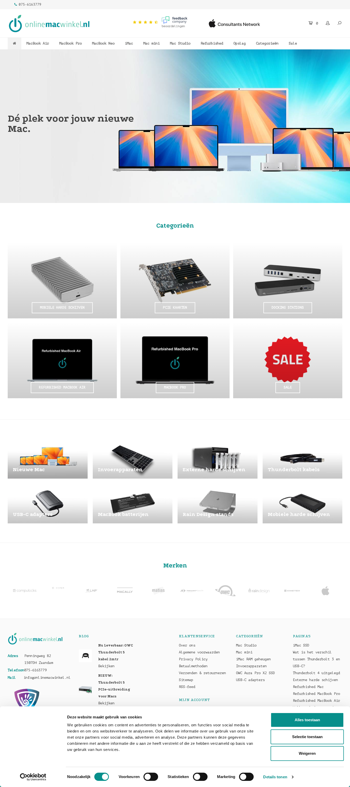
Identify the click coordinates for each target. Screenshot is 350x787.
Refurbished (212, 43)
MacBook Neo (103, 43)
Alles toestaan (307, 720)
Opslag (239, 43)
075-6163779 (30, 4)
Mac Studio (180, 43)
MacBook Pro (70, 43)
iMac (129, 43)
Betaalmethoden (193, 666)
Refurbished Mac (308, 687)
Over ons (187, 645)
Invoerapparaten (251, 666)
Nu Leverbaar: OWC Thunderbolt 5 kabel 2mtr (115, 652)
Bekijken (106, 666)
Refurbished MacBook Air (316, 701)
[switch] (150, 777)
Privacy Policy (193, 659)
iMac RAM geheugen (253, 659)
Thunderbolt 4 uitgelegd (316, 673)
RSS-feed (187, 687)
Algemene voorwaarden (199, 652)
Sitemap (186, 680)
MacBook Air (37, 43)
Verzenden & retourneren (202, 673)
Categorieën (267, 43)
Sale (293, 43)
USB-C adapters (250, 680)
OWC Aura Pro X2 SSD (255, 673)
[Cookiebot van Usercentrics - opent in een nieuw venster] (33, 777)
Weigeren (307, 753)
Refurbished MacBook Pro (316, 694)
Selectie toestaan (307, 737)
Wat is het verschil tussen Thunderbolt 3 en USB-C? (316, 659)
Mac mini (151, 43)
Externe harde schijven (315, 680)
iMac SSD (301, 645)
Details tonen (275, 777)
